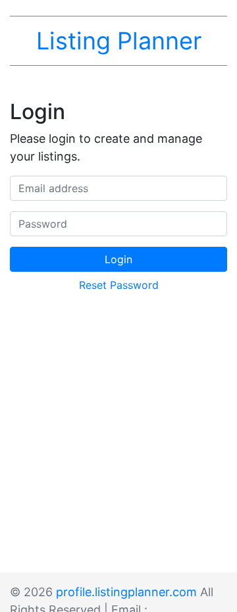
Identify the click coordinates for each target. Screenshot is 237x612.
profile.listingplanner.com (126, 592)
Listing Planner (118, 40)
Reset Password (119, 285)
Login (118, 259)
